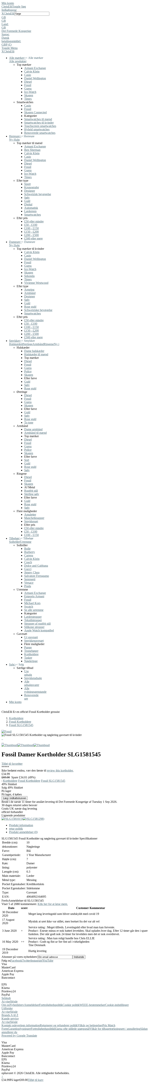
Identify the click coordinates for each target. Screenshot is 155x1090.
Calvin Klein (32, 71)
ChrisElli (7, 6)
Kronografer (31, 187)
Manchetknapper (34, 518)
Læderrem (30, 211)
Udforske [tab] (7, 1008)
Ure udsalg (28, 673)
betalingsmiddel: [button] (11, 41)
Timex (28, 98)
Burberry (29, 552)
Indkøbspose (9, 10)
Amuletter (30, 514)
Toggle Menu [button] (10, 48)
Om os (5, 1005)
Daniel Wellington (35, 78)
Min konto (8, 3)
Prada (27, 586)
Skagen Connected (35, 112)
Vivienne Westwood (36, 282)
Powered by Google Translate (19, 1035)
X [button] (3, 13)
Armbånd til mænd (35, 432)
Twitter (26, 960)
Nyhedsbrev (16, 1005)
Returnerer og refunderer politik (59, 1025)
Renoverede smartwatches (39, 132)
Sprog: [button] (5, 34)
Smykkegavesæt (34, 640)
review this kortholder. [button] (60, 770)
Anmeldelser (31, 1005)
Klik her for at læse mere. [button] (53, 904)
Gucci (27, 569)
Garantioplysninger (19, 1028)
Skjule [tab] (14, 1001)
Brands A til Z (10, 1015)
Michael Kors (32, 603)
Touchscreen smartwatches (40, 126)
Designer (29, 190)
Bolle (27, 548)
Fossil (27, 85)
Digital (28, 204)
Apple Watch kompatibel (39, 630)
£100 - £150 (31, 228)
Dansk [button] (5, 37)
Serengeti (29, 579)
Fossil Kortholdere (20, 721)
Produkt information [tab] (21, 825)
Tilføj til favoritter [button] (12, 763)
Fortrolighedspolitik (51, 1005)
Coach (28, 562)
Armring (29, 289)
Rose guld (30, 306)
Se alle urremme (33, 610)
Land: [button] (5, 24)
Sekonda (29, 276)
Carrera (28, 555)
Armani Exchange (35, 68)
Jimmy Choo (32, 572)
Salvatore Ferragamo (36, 575)
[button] (77, 17)
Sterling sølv (31, 494)
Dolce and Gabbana (36, 565)
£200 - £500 (31, 235)
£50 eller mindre (34, 221)
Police (28, 371)
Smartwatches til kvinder (39, 122)
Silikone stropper (34, 627)
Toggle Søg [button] (19, 6)
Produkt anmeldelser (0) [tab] (23, 832)
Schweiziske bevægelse (38, 310)
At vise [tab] (6, 1001)
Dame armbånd (33, 429)
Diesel (28, 81)
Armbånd (30, 293)
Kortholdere (31, 654)
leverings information (27, 1025)
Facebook (16, 960)
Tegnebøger (31, 650)
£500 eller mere (33, 238)
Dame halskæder (34, 351)
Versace (28, 582)
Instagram (36, 960)
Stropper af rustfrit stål (37, 623)
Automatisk (31, 207)
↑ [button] (2, 1076)
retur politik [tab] (16, 828)
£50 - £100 (30, 224)
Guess (28, 88)
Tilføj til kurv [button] (35, 1079)
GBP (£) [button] (7, 44)
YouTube (47, 960)
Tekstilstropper (33, 620)
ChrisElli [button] (9, 13)
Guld (27, 201)
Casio (27, 74)
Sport (27, 184)
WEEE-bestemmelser (92, 1005)
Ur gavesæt (31, 637)
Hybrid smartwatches (37, 129)
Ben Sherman (32, 149)
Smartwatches (32, 214)
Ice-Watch (30, 92)
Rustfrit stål (31, 490)
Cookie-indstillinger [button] (117, 1005)
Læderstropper (33, 616)
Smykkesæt (31, 521)
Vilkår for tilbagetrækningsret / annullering (115, 1028)
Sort (26, 460)
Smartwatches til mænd (38, 119)
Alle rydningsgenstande (35, 690)
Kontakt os (8, 1025)
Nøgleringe (31, 661)
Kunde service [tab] (10, 1018)
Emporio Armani (34, 596)
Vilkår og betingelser (90, 1025)
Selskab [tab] (6, 998)
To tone (28, 422)
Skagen (28, 95)
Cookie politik (71, 1005)
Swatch (28, 606)
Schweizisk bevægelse (37, 194)
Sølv (27, 197)
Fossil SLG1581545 (21, 725)
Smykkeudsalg (33, 678)
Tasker (28, 657)
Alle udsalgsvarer (31, 683)
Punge (28, 647)
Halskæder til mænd (36, 354)
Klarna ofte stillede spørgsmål (72, 1028)
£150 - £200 (31, 231)
